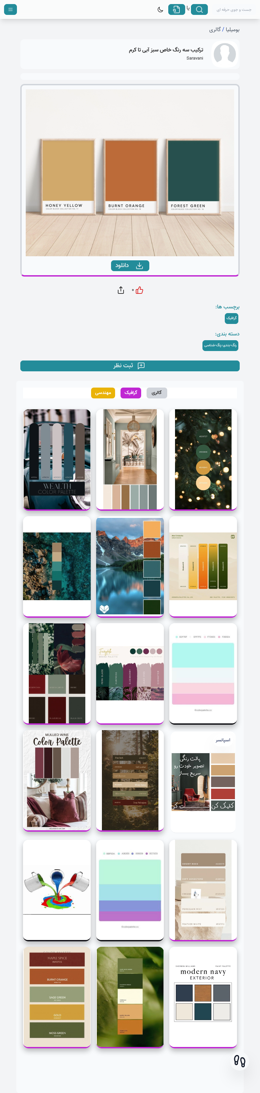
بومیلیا (233, 29)
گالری (215, 29)
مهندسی (103, 393)
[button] (239, 1061)
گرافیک (131, 393)
